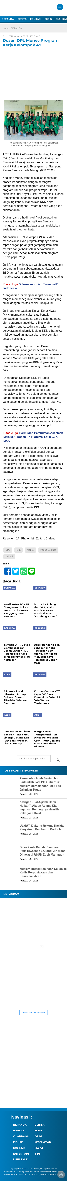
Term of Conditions (54, 1174)
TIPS (37, 1153)
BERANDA (8, 18)
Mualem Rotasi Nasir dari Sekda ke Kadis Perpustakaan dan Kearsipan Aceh (43, 872)
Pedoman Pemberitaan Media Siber (46, 1171)
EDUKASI (35, 18)
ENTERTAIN (21, 1153)
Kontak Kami (10, 1171)
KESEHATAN (42, 1142)
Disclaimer (28, 1174)
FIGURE (18, 1142)
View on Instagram (33, 1012)
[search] (58, 760)
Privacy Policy (40, 1174)
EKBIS (48, 18)
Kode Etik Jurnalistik (13, 1174)
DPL (8, 550)
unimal (9, 556)
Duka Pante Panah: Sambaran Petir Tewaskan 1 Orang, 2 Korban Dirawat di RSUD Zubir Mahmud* (43, 851)
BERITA (22, 18)
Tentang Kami (23, 1171)
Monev (30, 550)
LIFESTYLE (20, 1159)
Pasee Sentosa (48, 550)
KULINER (19, 1147)
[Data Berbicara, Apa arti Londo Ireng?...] (34, 910)
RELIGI (38, 1147)
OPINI (38, 1136)
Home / (7, 28)
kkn (18, 550)
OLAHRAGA (21, 1136)
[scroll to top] (61, 1176)
